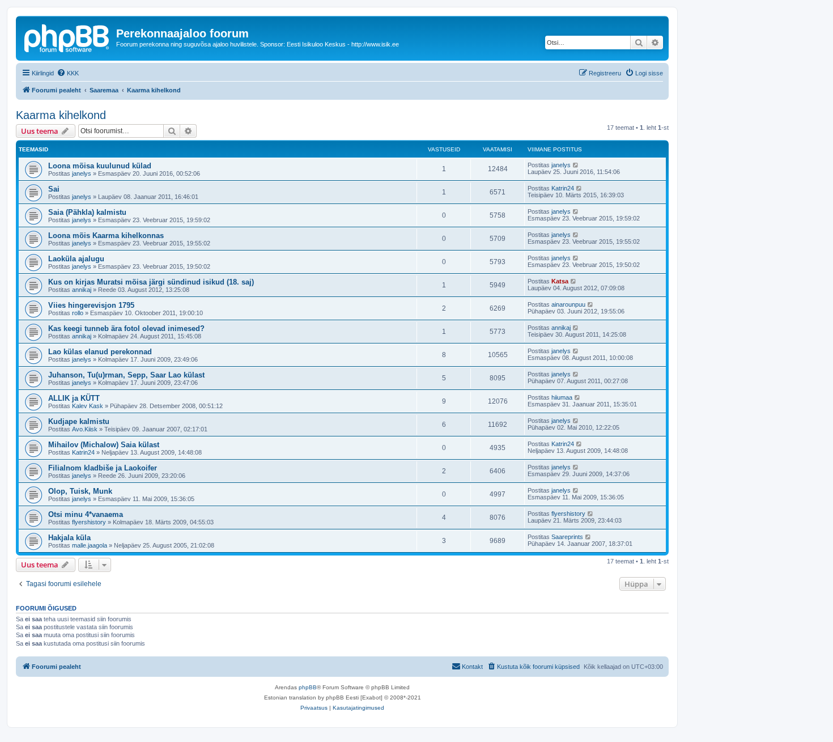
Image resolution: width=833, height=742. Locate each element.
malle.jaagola (89, 545)
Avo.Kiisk (84, 429)
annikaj (81, 289)
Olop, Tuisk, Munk (80, 491)
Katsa (559, 281)
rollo (77, 312)
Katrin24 (562, 188)
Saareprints (567, 536)
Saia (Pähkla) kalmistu (87, 212)
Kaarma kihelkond (61, 115)
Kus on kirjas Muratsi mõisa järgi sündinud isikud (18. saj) (151, 282)
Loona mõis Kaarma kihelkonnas (106, 235)
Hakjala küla (69, 537)
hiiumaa (561, 397)
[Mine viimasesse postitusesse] (576, 165)
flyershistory (89, 522)
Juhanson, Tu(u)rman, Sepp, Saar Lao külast (126, 375)
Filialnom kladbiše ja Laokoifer (102, 468)
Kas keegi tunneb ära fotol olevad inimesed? (126, 328)
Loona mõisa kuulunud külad (99, 166)
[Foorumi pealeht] (67, 37)
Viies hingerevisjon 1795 (91, 305)
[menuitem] (68, 73)
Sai (54, 189)
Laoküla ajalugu (76, 259)
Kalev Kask (87, 405)
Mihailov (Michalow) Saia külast (103, 444)
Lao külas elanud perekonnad (100, 351)
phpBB (308, 687)
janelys (81, 173)
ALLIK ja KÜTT (74, 398)
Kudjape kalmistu (78, 421)
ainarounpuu (568, 304)
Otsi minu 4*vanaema (85, 514)
